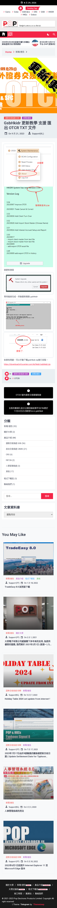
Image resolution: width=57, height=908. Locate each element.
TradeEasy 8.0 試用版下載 (17, 587)
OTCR (17, 378)
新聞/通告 (27, 118)
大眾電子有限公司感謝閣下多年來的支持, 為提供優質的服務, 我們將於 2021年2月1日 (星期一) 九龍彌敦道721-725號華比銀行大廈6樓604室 (28, 644)
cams (7, 12)
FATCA (9, 460)
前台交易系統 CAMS (14, 449)
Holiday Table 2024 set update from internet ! (27, 699)
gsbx (16, 12)
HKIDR (51, 12)
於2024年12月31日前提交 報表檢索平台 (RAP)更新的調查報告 (41, 43)
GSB (43, 12)
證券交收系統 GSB (12, 118)
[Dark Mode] (48, 34)
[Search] (54, 34)
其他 (8, 471)
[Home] (3, 34)
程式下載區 (9, 478)
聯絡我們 (8, 484)
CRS (35, 12)
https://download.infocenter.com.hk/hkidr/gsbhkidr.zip (27, 364)
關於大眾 (8, 432)
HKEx (25, 15)
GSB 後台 (26, 12)
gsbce (33, 15)
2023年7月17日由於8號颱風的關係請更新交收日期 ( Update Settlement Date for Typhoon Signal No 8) (27, 756)
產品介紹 (8, 438)
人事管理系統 (11, 466)
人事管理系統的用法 (14, 811)
